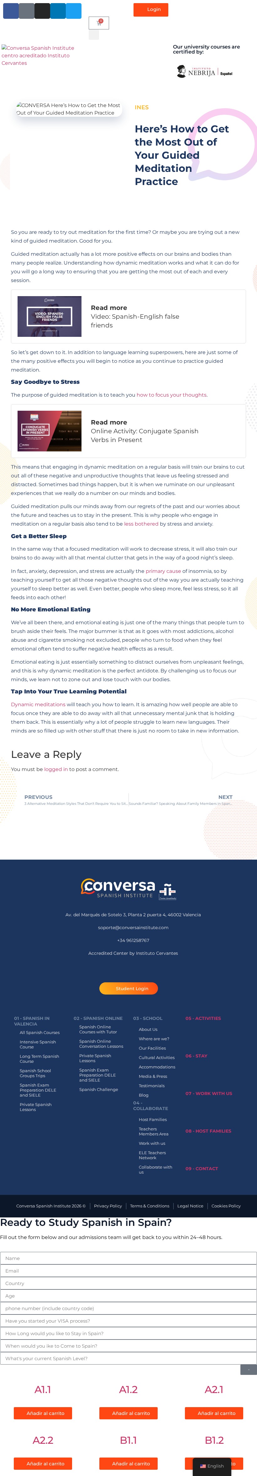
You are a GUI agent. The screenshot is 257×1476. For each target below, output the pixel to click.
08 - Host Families (208, 1131)
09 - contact (202, 1168)
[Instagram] (128, 971)
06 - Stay (196, 1056)
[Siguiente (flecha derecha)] (246, 738)
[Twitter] (157, 971)
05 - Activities (203, 1018)
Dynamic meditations (38, 704)
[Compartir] (222, 7)
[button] (94, 34)
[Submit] (248, 1370)
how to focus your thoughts (172, 395)
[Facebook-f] (100, 971)
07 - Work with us (209, 1093)
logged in (56, 769)
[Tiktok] (114, 971)
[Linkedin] (143, 971)
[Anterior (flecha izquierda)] (11, 738)
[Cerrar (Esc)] (236, 7)
